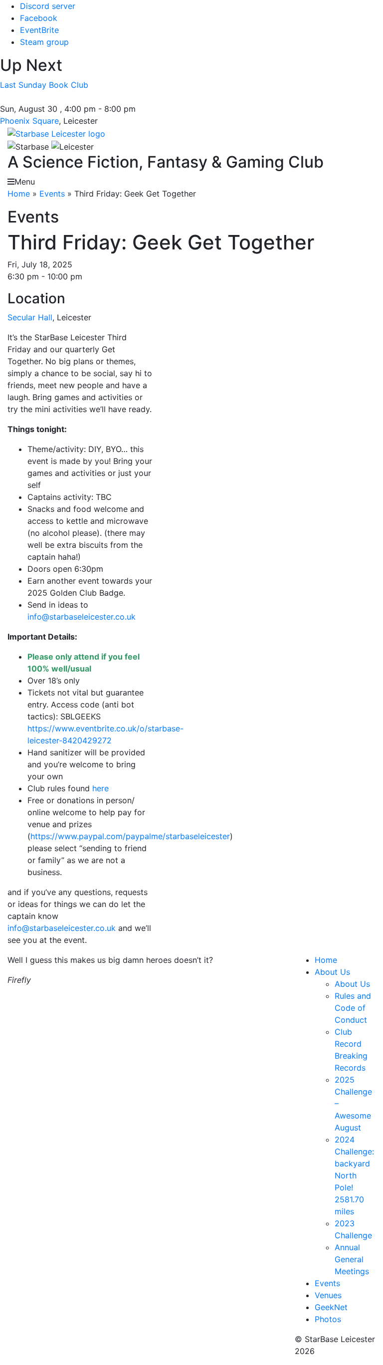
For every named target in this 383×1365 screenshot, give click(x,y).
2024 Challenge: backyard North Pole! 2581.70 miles (354, 1175)
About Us (332, 972)
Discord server (47, 6)
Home (18, 194)
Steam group (44, 42)
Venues (328, 1295)
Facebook (38, 18)
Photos (328, 1319)
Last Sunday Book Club (44, 85)
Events (52, 194)
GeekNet (331, 1307)
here (100, 788)
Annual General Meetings (352, 1259)
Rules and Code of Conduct (353, 1008)
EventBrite (39, 30)
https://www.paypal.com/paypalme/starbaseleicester (130, 836)
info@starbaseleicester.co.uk (81, 617)
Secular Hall (29, 317)
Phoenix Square (29, 121)
